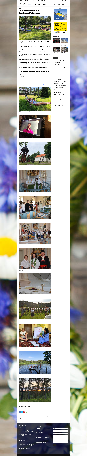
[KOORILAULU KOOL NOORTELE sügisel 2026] (64, 49)
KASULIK (48, 4)
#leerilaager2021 (24, 406)
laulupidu (61, 81)
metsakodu (29, 406)
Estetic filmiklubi (57, 72)
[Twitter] (65, 0)
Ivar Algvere (64, 77)
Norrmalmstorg (61, 87)
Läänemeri (65, 81)
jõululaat (55, 79)
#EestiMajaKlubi (59, 60)
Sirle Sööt (63, 94)
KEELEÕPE (39, 4)
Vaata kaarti (38, 438)
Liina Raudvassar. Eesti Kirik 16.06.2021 (33, 81)
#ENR (63, 60)
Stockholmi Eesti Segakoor (59, 99)
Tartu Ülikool (57, 105)
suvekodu (56, 101)
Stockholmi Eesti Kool (58, 98)
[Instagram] (62, 0)
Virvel (62, 105)
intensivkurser (60, 75)
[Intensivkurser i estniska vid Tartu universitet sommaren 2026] (64, 40)
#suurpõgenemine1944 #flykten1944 (59, 66)
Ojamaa (66, 87)
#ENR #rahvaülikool (57, 62)
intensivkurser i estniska (58, 77)
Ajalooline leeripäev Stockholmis (46, 417)
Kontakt (27, 0)
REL (35, 4)
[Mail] (64, 0)
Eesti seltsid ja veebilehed (32, 0)
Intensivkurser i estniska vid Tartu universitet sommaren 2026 (64, 45)
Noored (20, 8)
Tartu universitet (58, 103)
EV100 (63, 74)
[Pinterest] (24, 412)
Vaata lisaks (21, 449)
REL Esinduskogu (56, 94)
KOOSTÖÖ (53, 4)
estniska (56, 74)
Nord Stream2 (56, 87)
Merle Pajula (61, 83)
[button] (67, 4)
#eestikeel (55, 60)
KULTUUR (44, 4)
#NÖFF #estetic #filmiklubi (60, 64)
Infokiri (44, 0)
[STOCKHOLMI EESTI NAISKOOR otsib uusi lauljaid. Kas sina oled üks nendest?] (56, 49)
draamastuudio (59, 68)
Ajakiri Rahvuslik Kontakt (40, 0)
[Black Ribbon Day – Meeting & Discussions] (56, 40)
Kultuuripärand (56, 81)
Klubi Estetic (59, 79)
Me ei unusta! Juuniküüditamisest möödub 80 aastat (26, 418)
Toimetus (24, 0)
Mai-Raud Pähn (56, 83)
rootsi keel (60, 94)
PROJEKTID (58, 4)
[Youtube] (67, 0)
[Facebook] (61, 0)
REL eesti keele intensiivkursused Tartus (59, 91)
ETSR (60, 74)
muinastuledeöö (63, 85)
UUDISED (63, 4)
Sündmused (20, 0)
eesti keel (64, 68)
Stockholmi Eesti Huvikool (58, 96)
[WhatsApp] (26, 412)
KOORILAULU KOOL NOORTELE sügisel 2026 (63, 53)
